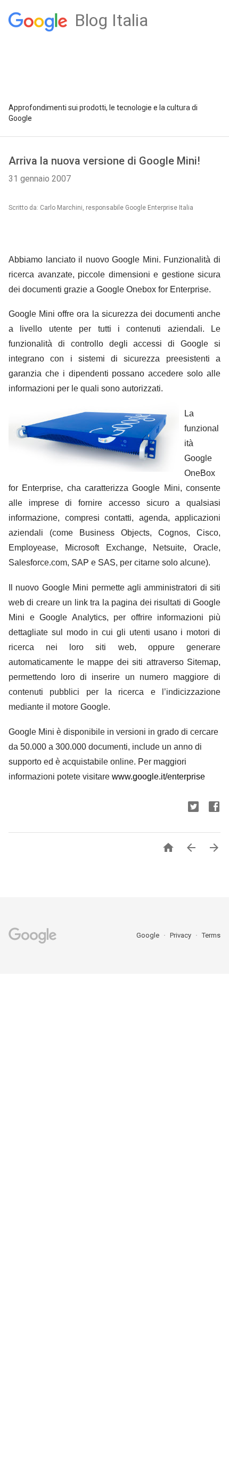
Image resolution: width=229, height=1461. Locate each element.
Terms (211, 935)
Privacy (181, 935)
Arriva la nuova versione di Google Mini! (104, 160)
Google (148, 935)
